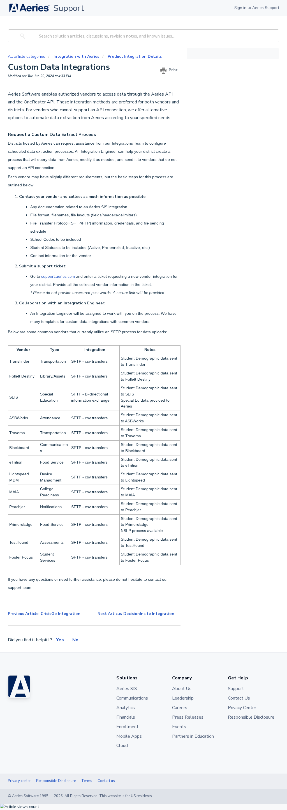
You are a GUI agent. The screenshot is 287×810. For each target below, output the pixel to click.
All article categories (27, 56)
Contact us (106, 780)
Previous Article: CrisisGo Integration (44, 613)
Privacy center (19, 780)
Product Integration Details (135, 56)
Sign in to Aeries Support (256, 7)
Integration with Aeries (76, 56)
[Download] (133, 341)
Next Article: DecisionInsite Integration (136, 613)
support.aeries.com (58, 276)
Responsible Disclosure (56, 780)
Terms (86, 780)
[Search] (21, 35)
